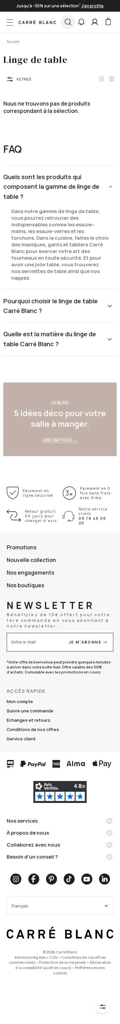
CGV (53, 957)
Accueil (13, 41)
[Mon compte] (94, 22)
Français (20, 906)
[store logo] (37, 22)
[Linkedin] (104, 879)
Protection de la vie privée (62, 962)
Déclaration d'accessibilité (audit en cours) (63, 965)
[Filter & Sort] (102, 1006)
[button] (81, 22)
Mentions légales (30, 957)
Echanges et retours (28, 720)
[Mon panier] (108, 22)
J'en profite (92, 6)
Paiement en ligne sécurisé (38, 493)
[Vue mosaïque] (111, 79)
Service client (21, 739)
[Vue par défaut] (101, 79)
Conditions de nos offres (33, 729)
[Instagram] (15, 879)
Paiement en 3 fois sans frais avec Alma (95, 493)
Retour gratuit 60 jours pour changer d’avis (41, 516)
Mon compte (20, 701)
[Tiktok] (69, 879)
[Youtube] (86, 879)
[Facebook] (33, 879)
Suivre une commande (30, 711)
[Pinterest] (51, 879)
